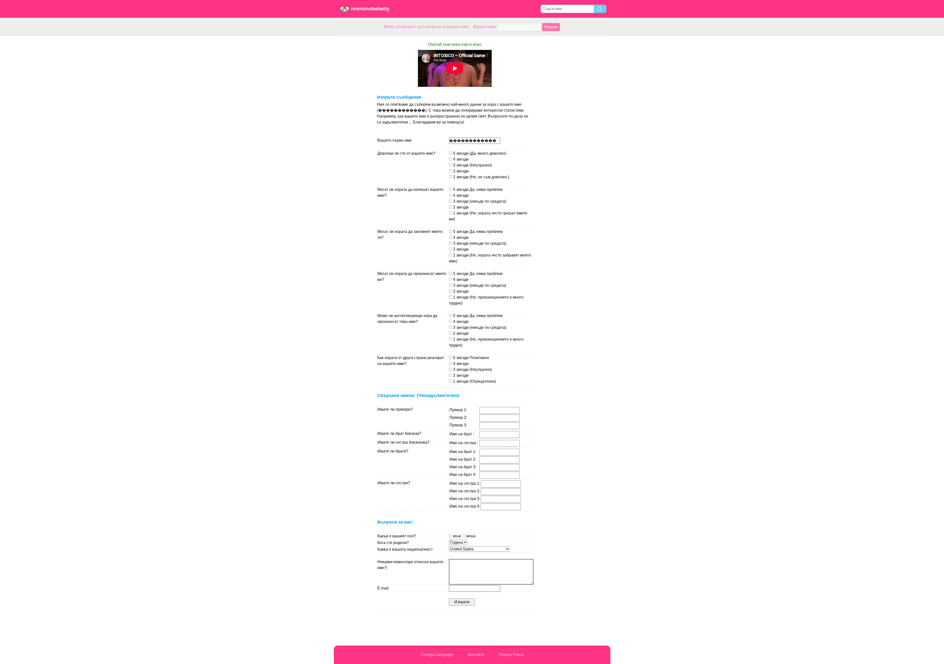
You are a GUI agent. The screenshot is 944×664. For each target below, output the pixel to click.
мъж (463, 536)
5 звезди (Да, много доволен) (479, 153)
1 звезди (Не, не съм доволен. (480, 177)
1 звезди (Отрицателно (473, 381)
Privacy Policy (511, 654)
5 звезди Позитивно (470, 358)
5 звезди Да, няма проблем (477, 189)
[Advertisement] (353, 109)
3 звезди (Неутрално (471, 165)
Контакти (476, 654)
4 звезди (460, 159)
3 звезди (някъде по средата (478, 201)
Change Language (436, 654)
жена (470, 536)
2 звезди (460, 171)
